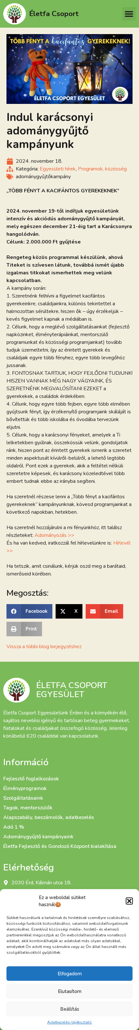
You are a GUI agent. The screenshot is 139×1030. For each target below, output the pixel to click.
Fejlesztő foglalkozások (31, 779)
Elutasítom (69, 991)
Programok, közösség (102, 168)
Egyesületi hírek (58, 168)
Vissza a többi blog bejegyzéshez (43, 646)
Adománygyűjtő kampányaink (38, 836)
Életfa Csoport (54, 14)
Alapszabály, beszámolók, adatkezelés (48, 817)
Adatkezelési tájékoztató (69, 1022)
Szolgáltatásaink (23, 798)
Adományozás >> (54, 535)
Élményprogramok (25, 788)
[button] (129, 901)
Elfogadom (70, 973)
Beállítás (69, 1009)
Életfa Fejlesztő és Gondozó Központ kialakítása (59, 846)
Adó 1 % (13, 827)
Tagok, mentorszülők (27, 808)
